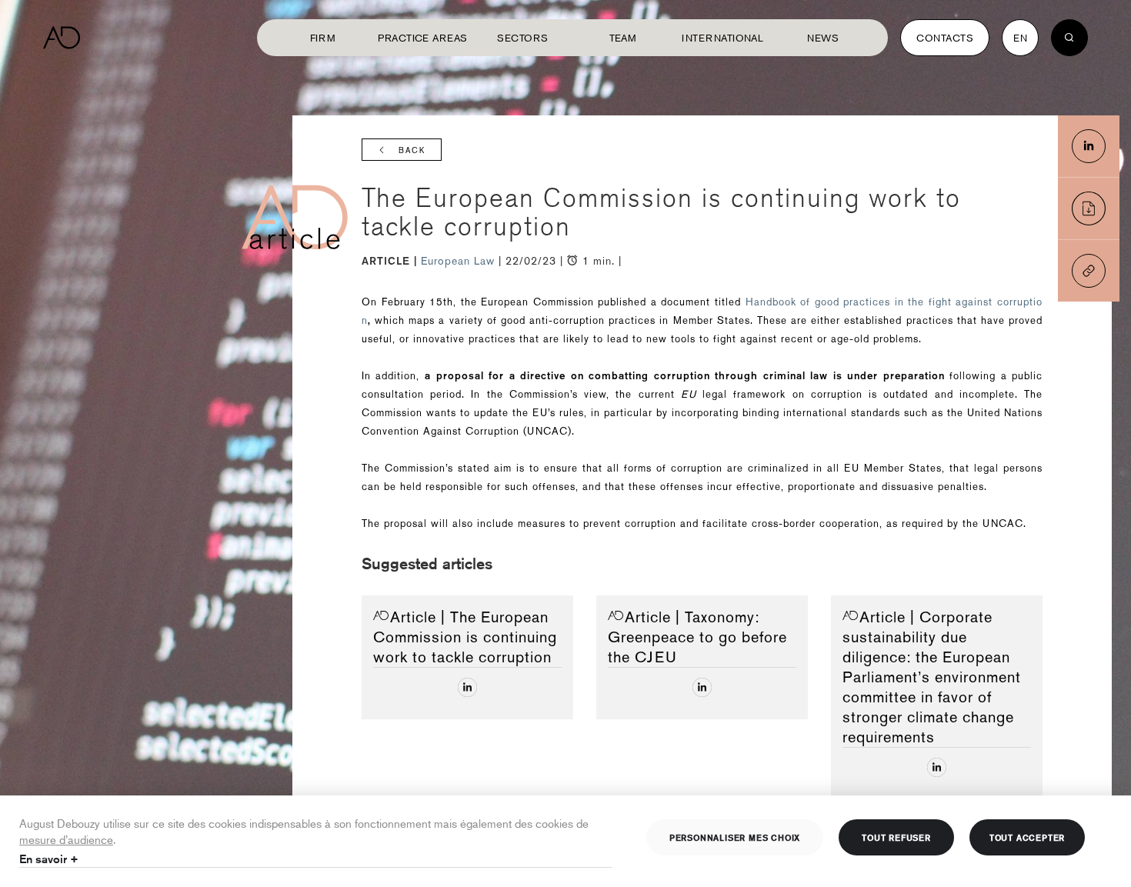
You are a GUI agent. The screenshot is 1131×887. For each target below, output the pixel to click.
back (412, 150)
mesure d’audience (66, 839)
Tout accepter (1027, 837)
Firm (323, 38)
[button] (1089, 271)
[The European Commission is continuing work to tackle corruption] (1089, 146)
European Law (460, 261)
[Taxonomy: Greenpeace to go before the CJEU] (702, 687)
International (722, 38)
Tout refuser (896, 837)
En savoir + (48, 859)
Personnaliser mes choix (734, 837)
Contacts (944, 38)
